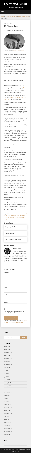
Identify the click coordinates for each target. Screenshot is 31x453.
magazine (13, 215)
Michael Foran (16, 50)
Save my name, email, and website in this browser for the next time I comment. (14, 312)
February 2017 (7, 383)
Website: (6, 302)
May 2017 (6, 373)
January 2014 (7, 425)
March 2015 (7, 401)
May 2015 (6, 398)
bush (11, 213)
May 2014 (6, 416)
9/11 (8, 213)
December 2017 (8, 364)
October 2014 (7, 410)
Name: (5, 287)
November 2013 (8, 431)
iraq (9, 215)
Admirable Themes (25, 449)
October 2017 (7, 367)
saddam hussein (14, 217)
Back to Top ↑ (15, 451)
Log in (5, 444)
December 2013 (8, 428)
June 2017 (6, 370)
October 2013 (7, 434)
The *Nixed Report (15, 4)
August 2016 (7, 395)
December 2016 (8, 389)
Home (2, 16)
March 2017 (7, 380)
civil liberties (17, 213)
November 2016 (8, 392)
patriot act (6, 217)
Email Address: (7, 295)
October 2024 (7, 346)
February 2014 (7, 422)
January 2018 (7, 361)
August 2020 (7, 355)
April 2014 (6, 419)
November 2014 (8, 407)
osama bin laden (21, 215)
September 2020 (8, 352)
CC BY (22, 50)
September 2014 (8, 413)
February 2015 (7, 404)
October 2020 (7, 349)
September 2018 (8, 358)
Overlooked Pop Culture (11, 16)
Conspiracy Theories (23, 16)
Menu (2, 11)
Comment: (6, 272)
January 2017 (7, 386)
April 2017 (6, 377)
